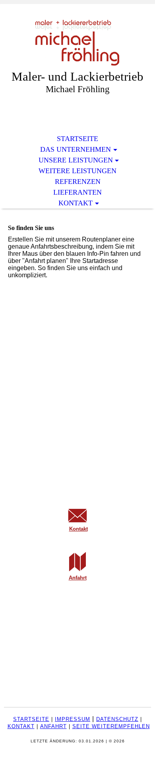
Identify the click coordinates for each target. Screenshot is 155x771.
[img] (77, 43)
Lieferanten (77, 192)
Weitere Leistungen (77, 171)
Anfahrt (78, 578)
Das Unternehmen (75, 149)
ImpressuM (72, 719)
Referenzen (78, 182)
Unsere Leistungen (76, 160)
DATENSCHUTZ (117, 719)
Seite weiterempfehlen (111, 726)
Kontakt (75, 203)
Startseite (77, 139)
